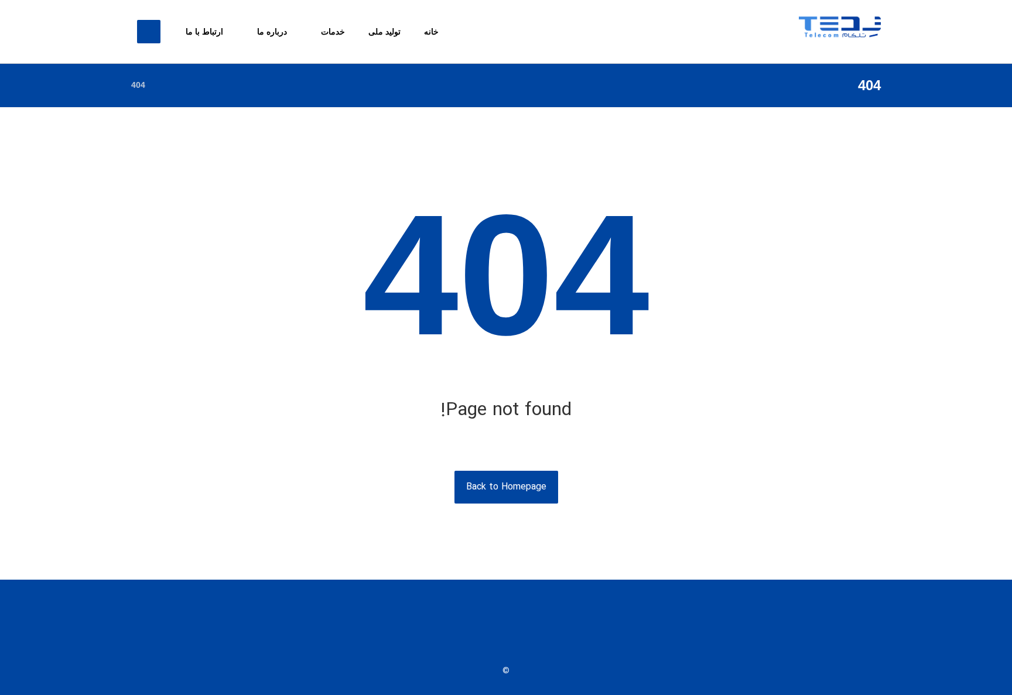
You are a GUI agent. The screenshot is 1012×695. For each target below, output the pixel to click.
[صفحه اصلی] (169, 85)
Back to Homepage (506, 487)
